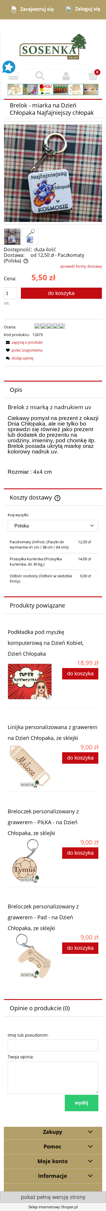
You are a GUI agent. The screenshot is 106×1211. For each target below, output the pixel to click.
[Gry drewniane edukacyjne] (53, 89)
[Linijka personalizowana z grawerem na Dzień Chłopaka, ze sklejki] (30, 766)
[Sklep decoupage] (53, 43)
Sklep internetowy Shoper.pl (53, 1207)
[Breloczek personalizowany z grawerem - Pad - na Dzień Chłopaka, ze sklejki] (30, 956)
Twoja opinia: (21, 1057)
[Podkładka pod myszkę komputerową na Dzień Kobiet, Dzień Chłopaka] (30, 682)
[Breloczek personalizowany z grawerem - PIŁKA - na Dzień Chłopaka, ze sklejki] (30, 861)
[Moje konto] (66, 76)
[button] (13, 76)
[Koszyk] (93, 75)
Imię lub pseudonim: (28, 1035)
